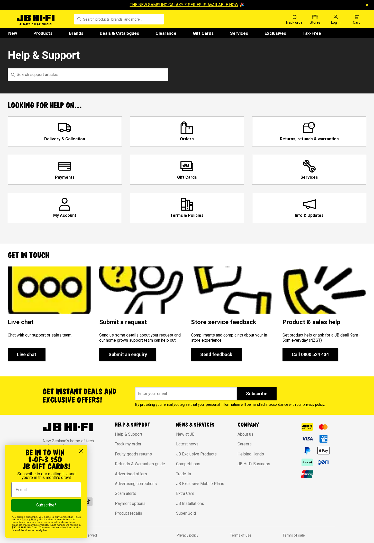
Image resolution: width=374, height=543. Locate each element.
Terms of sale (293, 535)
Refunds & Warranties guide (140, 463)
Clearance (166, 33)
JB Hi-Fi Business (254, 463)
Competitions (188, 463)
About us (245, 434)
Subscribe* (46, 505)
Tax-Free (312, 33)
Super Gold (186, 513)
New (12, 33)
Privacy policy (187, 535)
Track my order (128, 444)
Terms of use (240, 535)
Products (42, 33)
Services (239, 33)
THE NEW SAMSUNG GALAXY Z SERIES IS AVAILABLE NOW (184, 4)
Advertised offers (131, 473)
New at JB (185, 434)
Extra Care (185, 493)
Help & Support (128, 434)
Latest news (187, 444)
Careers (245, 444)
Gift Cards (203, 33)
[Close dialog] (80, 451)
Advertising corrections (136, 483)
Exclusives (275, 33)
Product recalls (128, 513)
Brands (76, 33)
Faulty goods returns (133, 454)
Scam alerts (125, 493)
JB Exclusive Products (196, 454)
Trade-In (183, 473)
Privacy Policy (30, 519)
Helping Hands (251, 454)
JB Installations (190, 503)
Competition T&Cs (70, 516)
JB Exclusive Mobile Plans (200, 483)
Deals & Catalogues (119, 33)
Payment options (130, 503)
